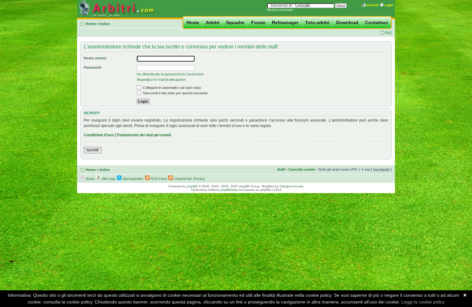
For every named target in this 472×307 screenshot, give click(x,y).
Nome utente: (95, 58)
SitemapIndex (132, 179)
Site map (108, 179)
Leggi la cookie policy (423, 301)
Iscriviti (372, 5)
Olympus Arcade (292, 186)
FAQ (388, 33)
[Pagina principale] (116, 16)
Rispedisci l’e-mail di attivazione (161, 79)
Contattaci (376, 22)
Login (389, 5)
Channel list (182, 179)
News (90, 179)
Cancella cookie (301, 169)
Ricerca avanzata (280, 10)
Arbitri (212, 22)
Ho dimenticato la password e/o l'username (170, 74)
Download (347, 22)
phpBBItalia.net (231, 190)
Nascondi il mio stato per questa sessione (175, 93)
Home (193, 22)
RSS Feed (158, 179)
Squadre (235, 22)
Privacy (199, 179)
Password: (93, 67)
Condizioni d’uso (99, 135)
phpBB (192, 186)
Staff (281, 169)
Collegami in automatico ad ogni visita (171, 88)
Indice (105, 24)
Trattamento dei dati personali (144, 135)
